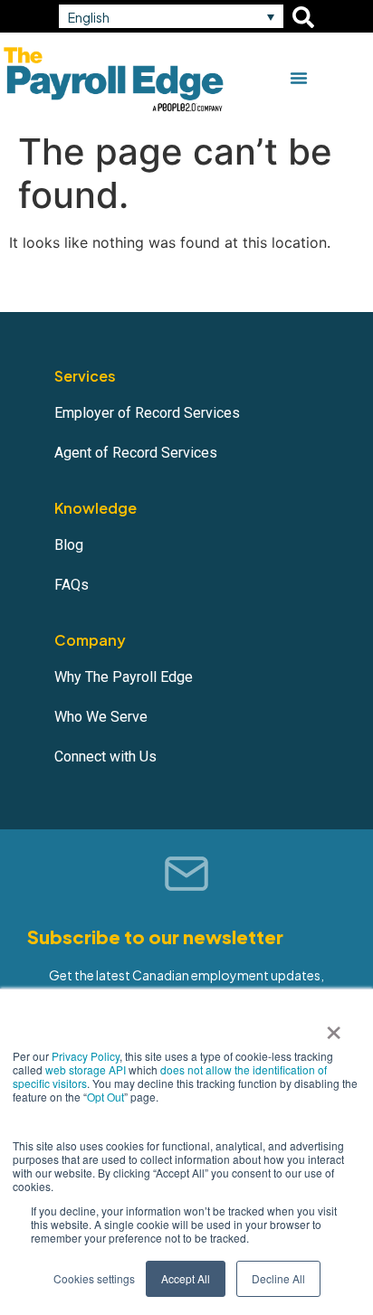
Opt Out (105, 1096)
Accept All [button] (185, 1278)
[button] (171, 16)
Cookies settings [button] (94, 1278)
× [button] (333, 1026)
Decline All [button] (278, 1278)
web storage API (87, 1069)
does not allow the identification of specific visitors (170, 1076)
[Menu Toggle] (299, 78)
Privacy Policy (86, 1056)
